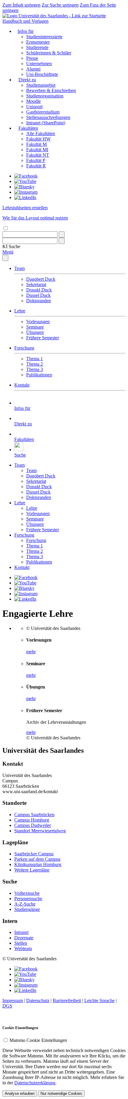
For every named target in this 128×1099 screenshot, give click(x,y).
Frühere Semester (42, 337)
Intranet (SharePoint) (45, 122)
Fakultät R (36, 165)
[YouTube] (25, 181)
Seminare (35, 326)
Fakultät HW (38, 138)
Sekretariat (36, 284)
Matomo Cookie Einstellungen (38, 1040)
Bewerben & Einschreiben (51, 90)
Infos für (26, 31)
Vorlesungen (38, 321)
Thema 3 (34, 369)
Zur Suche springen (60, 4)
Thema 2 (34, 364)
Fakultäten (28, 128)
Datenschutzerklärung (34, 1082)
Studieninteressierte (44, 36)
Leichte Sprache (99, 1000)
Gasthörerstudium (43, 112)
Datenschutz (37, 1000)
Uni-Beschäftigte (42, 74)
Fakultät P (35, 160)
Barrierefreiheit (67, 1000)
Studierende (37, 47)
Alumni (33, 68)
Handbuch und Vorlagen (25, 21)
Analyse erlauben (20, 1093)
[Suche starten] (62, 234)
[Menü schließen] (5, 258)
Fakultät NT (37, 155)
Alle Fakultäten (40, 133)
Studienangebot (40, 85)
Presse (32, 58)
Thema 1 (34, 358)
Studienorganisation (44, 95)
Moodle (33, 101)
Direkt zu (27, 79)
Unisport (34, 106)
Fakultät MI (37, 149)
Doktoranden (38, 300)
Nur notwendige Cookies (61, 1093)
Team (19, 268)
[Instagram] (26, 192)
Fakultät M (36, 144)
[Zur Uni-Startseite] (54, 15)
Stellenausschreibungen (48, 117)
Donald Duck (39, 289)
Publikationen (39, 374)
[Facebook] (26, 175)
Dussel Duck (38, 295)
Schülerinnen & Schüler (48, 52)
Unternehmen (39, 63)
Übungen (35, 332)
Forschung (24, 347)
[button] (11, 246)
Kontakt (21, 384)
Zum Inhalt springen (21, 4)
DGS (7, 1005)
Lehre (19, 310)
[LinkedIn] (25, 197)
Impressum (12, 1000)
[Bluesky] (24, 186)
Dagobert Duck (40, 279)
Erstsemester (38, 42)
